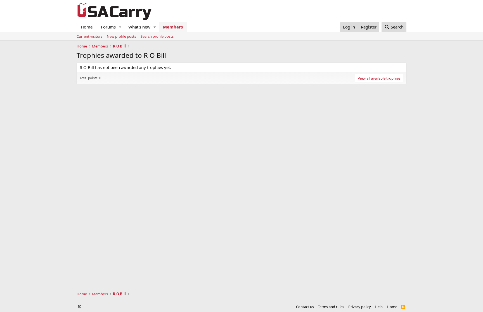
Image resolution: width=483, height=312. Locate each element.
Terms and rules (331, 306)
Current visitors (89, 36)
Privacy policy (359, 306)
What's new (139, 27)
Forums (108, 27)
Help (379, 306)
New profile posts (121, 36)
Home (87, 27)
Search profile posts (157, 36)
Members (173, 27)
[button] (120, 27)
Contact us (305, 306)
